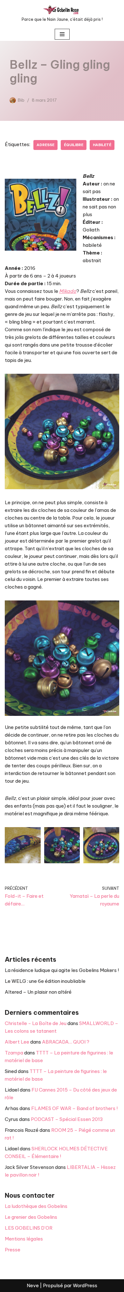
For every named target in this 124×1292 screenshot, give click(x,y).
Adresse (45, 145)
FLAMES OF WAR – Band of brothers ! (74, 1108)
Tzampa (14, 1053)
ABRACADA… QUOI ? (65, 1042)
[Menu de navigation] (62, 34)
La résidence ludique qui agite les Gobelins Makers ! (62, 970)
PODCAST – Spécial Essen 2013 (67, 1119)
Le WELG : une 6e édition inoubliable (45, 981)
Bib (21, 100)
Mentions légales (24, 1239)
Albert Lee (17, 1042)
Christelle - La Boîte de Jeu (35, 1023)
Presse (12, 1250)
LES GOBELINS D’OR (28, 1228)
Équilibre (73, 145)
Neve (33, 1285)
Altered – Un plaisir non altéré (38, 992)
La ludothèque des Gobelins (36, 1206)
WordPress (85, 1285)
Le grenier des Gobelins (31, 1217)
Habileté (102, 145)
